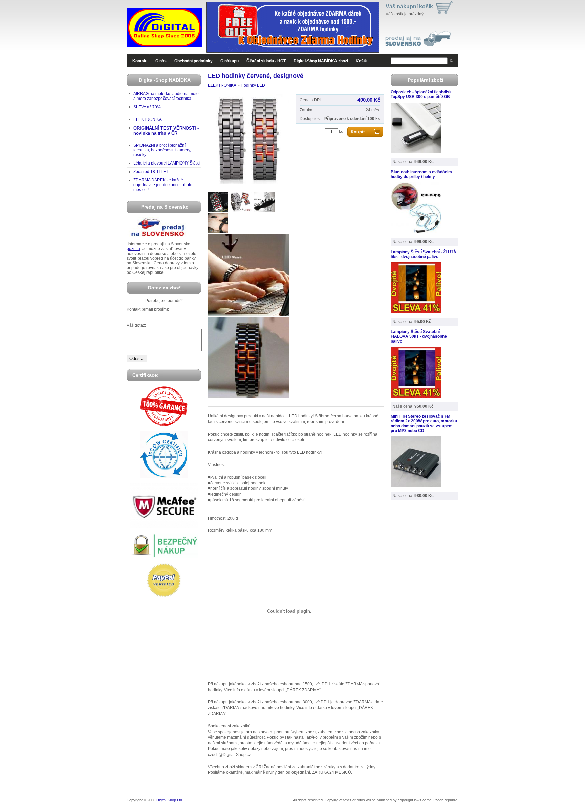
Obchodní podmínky (193, 61)
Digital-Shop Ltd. (169, 800)
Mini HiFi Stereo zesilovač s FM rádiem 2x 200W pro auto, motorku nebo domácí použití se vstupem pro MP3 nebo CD (424, 423)
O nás (161, 61)
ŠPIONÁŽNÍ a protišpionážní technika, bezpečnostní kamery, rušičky (162, 150)
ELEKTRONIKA (147, 119)
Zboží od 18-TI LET (150, 171)
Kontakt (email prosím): (148, 309)
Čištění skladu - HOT (266, 61)
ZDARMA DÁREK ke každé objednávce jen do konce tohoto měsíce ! (162, 185)
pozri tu (133, 248)
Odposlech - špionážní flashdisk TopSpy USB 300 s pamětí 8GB (421, 94)
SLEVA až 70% (147, 107)
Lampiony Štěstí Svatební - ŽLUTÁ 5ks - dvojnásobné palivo (423, 254)
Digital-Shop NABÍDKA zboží (321, 61)
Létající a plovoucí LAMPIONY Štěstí (166, 163)
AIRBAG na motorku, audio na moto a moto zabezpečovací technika (166, 96)
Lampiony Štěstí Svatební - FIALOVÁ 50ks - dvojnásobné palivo (419, 336)
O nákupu (229, 61)
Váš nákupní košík (409, 6)
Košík (361, 61)
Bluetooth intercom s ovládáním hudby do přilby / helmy (421, 174)
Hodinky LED (253, 85)
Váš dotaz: (136, 325)
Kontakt (140, 61)
